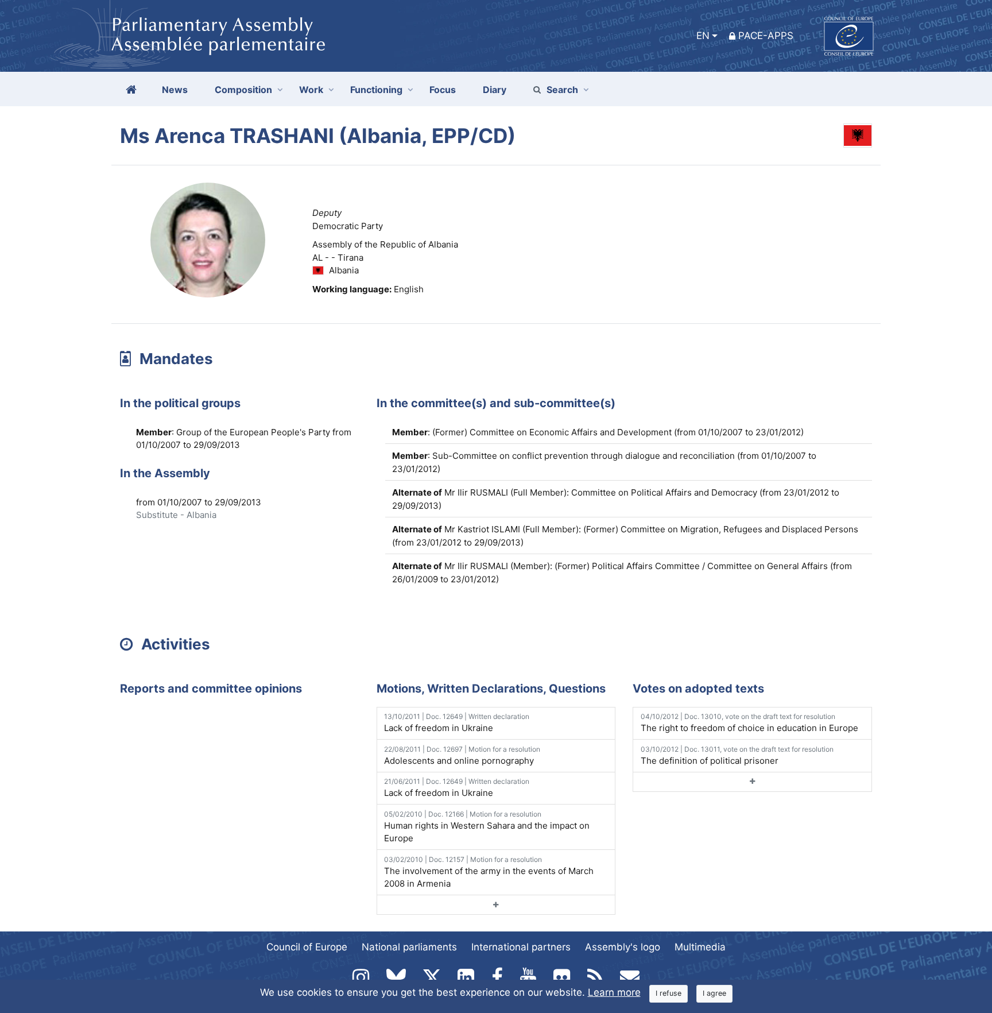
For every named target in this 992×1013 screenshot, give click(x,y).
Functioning (376, 89)
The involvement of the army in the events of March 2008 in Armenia (489, 872)
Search (562, 89)
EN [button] (703, 35)
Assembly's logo (622, 947)
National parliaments (409, 947)
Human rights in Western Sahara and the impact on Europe (487, 827)
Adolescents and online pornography (462, 755)
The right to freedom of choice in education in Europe (749, 722)
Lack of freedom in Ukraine (456, 722)
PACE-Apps (765, 35)
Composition (243, 89)
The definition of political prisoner (737, 755)
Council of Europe (306, 947)
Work (311, 89)
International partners (521, 947)
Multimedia (700, 947)
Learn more (614, 992)
